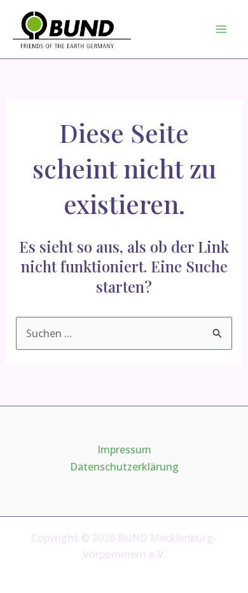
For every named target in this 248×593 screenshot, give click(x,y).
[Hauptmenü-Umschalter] (221, 29)
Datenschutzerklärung (124, 467)
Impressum (124, 449)
